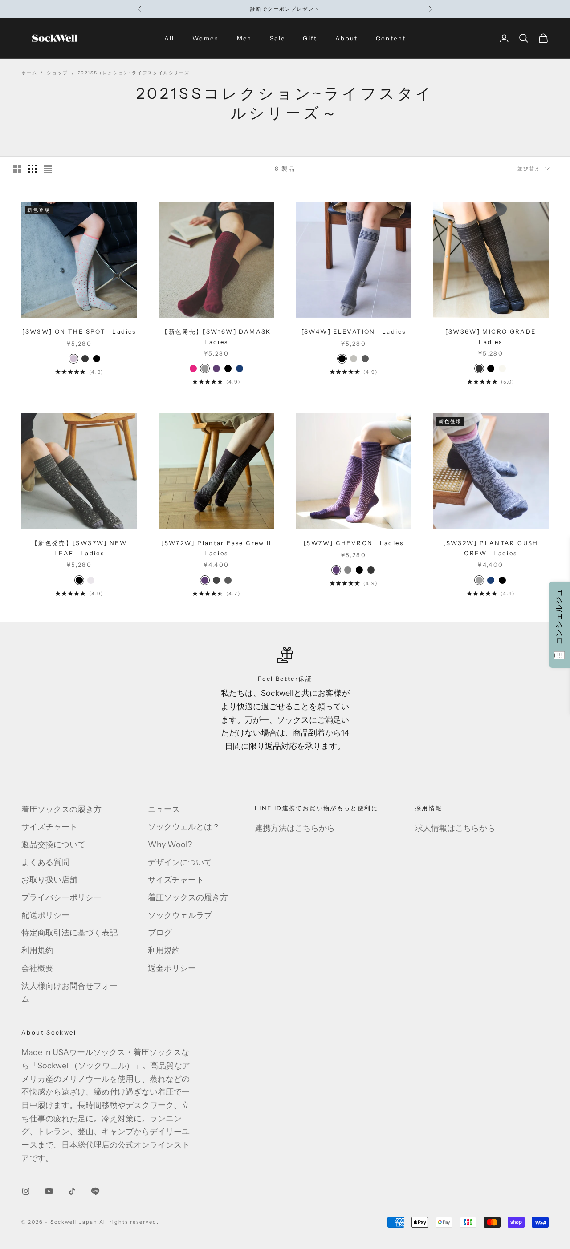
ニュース (164, 809)
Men (244, 38)
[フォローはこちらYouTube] (49, 1191)
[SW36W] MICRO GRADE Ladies (494, 336)
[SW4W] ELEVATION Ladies (353, 331)
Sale (277, 38)
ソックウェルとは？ (184, 827)
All (169, 38)
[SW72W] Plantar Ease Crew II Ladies (217, 547)
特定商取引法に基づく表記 (69, 933)
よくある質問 (45, 862)
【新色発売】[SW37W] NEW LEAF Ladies (79, 547)
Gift (310, 38)
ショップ (57, 73)
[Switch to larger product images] (17, 169)
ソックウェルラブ (180, 915)
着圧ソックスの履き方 (61, 809)
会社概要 (37, 968)
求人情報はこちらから (455, 828)
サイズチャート (49, 827)
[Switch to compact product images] (48, 169)
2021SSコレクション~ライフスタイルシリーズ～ (136, 73)
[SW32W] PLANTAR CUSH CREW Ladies (490, 547)
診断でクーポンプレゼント (285, 9)
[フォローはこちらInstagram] (25, 1191)
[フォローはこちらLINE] (95, 1191)
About (346, 38)
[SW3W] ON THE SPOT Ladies (79, 331)
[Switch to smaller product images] (32, 169)
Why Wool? (170, 844)
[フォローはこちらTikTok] (72, 1191)
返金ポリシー (172, 968)
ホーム (29, 73)
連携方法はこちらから (295, 828)
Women (205, 38)
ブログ (160, 933)
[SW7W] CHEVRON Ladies (353, 542)
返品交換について (53, 844)
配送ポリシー (45, 915)
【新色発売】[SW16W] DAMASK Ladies (218, 336)
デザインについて (180, 862)
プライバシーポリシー (61, 897)
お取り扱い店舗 (49, 880)
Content (391, 38)
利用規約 (37, 950)
